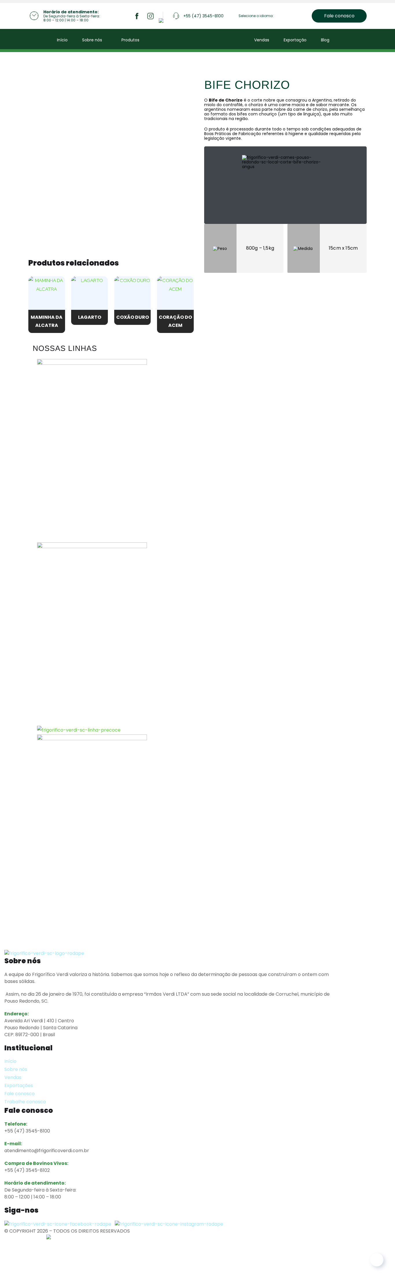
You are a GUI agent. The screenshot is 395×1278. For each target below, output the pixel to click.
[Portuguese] (287, 17)
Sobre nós (92, 40)
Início (62, 40)
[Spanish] (294, 17)
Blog (325, 40)
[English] (279, 17)
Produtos (130, 40)
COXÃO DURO (132, 317)
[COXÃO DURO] (132, 294)
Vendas (261, 40)
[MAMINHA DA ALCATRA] (46, 294)
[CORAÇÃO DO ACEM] (175, 294)
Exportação (295, 40)
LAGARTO (89, 317)
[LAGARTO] (89, 294)
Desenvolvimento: (25, 1238)
